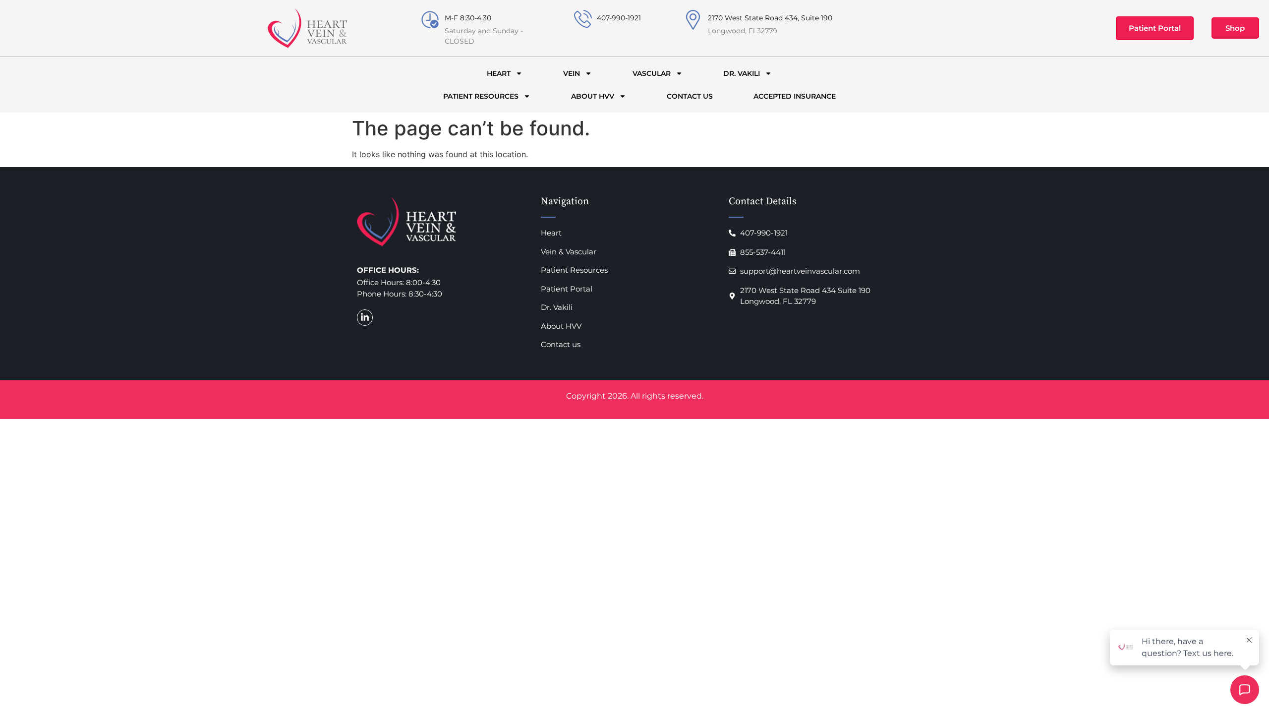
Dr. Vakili (741, 73)
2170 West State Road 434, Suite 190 (770, 17)
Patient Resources (481, 96)
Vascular (652, 73)
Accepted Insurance (794, 96)
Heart (499, 73)
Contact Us (690, 96)
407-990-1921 (619, 17)
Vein (571, 73)
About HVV (592, 96)
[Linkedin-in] (365, 317)
